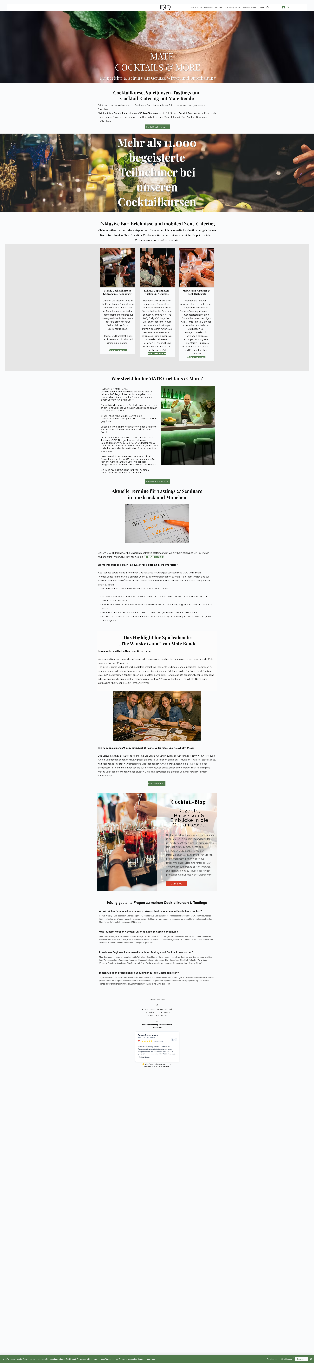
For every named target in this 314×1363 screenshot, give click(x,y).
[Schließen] (311, 1359)
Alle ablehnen (286, 1359)
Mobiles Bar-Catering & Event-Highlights (196, 292)
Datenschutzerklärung (146, 1359)
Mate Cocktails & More (157, 1015)
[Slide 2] (153, 207)
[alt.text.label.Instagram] (267, 7)
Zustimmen (301, 1359)
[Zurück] (13, 173)
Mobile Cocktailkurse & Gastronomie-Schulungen (117, 292)
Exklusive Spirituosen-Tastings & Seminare (157, 292)
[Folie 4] (160, 207)
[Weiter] (301, 173)
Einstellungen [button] (272, 1359)
